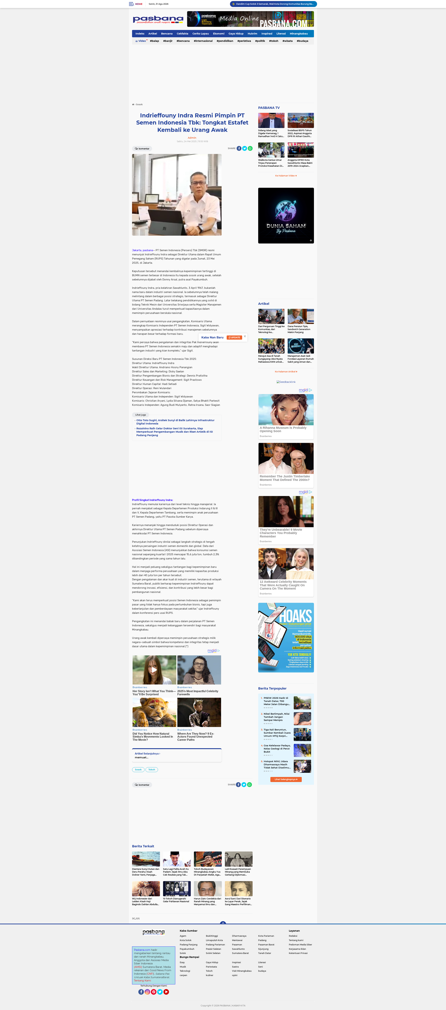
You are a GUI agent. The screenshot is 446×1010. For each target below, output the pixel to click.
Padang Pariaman (215, 944)
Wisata (288, 40)
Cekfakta (182, 33)
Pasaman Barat (266, 944)
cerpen (183, 975)
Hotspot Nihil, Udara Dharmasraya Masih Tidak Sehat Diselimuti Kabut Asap (277, 764)
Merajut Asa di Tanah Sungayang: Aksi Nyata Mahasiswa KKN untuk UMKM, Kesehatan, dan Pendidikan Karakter (270, 359)
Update (235, 337)
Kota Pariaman (266, 936)
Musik (183, 966)
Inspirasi (267, 33)
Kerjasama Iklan (297, 949)
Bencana (167, 33)
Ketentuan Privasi (298, 953)
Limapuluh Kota (214, 940)
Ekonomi (218, 33)
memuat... (141, 757)
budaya (303, 40)
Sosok (138, 769)
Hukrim (252, 33)
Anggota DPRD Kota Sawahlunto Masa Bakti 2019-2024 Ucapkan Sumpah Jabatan (300, 163)
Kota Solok (185, 940)
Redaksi (293, 936)
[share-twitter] (244, 148)
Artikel (152, 33)
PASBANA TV (269, 108)
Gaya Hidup (236, 33)
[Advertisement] (223, 72)
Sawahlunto (238, 949)
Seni (260, 966)
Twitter (161, 996)
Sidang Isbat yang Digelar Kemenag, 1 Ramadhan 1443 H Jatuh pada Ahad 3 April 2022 (271, 133)
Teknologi (185, 971)
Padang (262, 940)
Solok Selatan (213, 953)
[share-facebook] (239, 148)
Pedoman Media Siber (300, 944)
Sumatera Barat (240, 953)
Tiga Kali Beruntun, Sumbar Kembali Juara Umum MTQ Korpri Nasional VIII (277, 733)
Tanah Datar (264, 953)
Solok (183, 953)
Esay (182, 962)
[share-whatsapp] (250, 148)
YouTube (168, 996)
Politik (261, 40)
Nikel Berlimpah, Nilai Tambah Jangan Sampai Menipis (277, 716)
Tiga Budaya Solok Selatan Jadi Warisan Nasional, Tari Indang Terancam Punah (275, 4)
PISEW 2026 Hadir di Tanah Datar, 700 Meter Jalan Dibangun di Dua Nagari (277, 701)
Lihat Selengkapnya (285, 779)
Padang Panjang (188, 944)
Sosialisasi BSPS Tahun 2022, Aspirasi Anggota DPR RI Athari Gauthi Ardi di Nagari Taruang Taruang (300, 133)
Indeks (140, 33)
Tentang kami (296, 940)
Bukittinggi (212, 936)
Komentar (143, 148)
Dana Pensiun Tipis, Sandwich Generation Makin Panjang (299, 329)
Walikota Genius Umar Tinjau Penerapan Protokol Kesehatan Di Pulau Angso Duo (270, 163)
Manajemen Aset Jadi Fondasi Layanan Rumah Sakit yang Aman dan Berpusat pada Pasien (301, 359)
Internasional (204, 40)
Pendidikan (225, 40)
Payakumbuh (187, 949)
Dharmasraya (239, 936)
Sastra (235, 966)
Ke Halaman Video (285, 175)
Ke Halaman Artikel (285, 371)
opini (234, 975)
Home (138, 4)
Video (142, 40)
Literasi (281, 33)
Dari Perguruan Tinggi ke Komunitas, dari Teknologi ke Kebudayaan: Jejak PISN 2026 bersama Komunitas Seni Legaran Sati (271, 329)
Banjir (168, 40)
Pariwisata (211, 966)
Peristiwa (245, 40)
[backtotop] (223, 924)
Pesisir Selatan (213, 949)
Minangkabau (299, 33)
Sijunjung (263, 949)
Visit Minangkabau (242, 971)
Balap (155, 40)
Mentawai (237, 940)
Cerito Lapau (201, 33)
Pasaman (237, 944)
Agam (183, 936)
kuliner (209, 975)
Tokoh (274, 40)
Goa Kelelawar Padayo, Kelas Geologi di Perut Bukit (277, 748)
